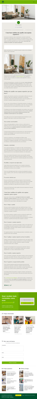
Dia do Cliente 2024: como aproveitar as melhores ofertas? (17, 329)
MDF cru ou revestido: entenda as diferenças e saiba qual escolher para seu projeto (28, 375)
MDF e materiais (26, 371)
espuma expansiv (19, 76)
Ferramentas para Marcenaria (10, 379)
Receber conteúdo (27, 303)
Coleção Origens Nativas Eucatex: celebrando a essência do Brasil (11, 374)
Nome (3, 352)
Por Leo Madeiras (18, 24)
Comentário (4, 345)
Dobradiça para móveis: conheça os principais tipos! (6, 329)
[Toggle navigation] (34, 2)
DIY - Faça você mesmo (18, 27)
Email (3, 357)
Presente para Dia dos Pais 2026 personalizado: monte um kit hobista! (30, 329)
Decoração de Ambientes (11, 371)
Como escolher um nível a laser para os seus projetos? (11, 382)
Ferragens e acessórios (28, 385)
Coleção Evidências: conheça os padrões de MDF (11, 388)
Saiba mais (11, 397)
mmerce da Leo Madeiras (12, 277)
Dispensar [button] (23, 395)
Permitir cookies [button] (18, 395)
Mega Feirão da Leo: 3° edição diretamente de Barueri (28, 380)
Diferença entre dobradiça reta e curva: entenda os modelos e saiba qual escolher (29, 388)
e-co (6, 277)
